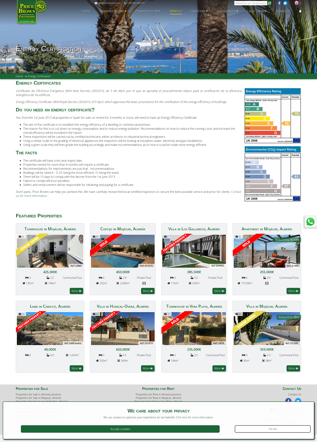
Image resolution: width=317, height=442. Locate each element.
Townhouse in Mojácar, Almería (50, 228)
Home (86, 11)
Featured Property (175, 243)
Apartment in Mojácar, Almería (267, 228)
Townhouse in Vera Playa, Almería (194, 306)
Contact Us (283, 11)
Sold (103, 243)
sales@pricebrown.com (108, 3)
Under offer (29, 243)
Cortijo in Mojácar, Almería (122, 228)
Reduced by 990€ (289, 317)
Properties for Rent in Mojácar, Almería (158, 398)
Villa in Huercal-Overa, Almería (123, 306)
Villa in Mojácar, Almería (266, 306)
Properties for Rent (148, 11)
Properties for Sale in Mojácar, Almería (38, 398)
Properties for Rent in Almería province (158, 394)
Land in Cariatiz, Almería (50, 306)
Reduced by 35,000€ (287, 239)
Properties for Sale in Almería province (38, 394)
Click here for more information (194, 417)
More (75, 291)
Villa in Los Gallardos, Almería (194, 228)
